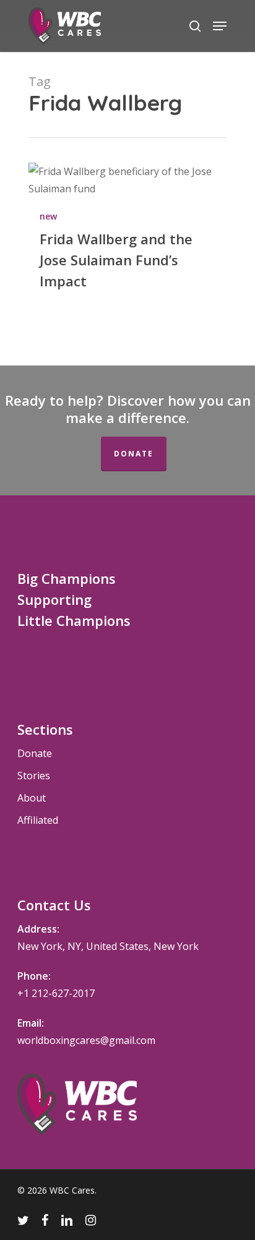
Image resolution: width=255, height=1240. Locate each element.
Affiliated (37, 820)
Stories (33, 775)
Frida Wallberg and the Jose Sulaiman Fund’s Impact (116, 259)
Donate (133, 453)
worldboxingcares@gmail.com (86, 1040)
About (31, 798)
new (48, 216)
